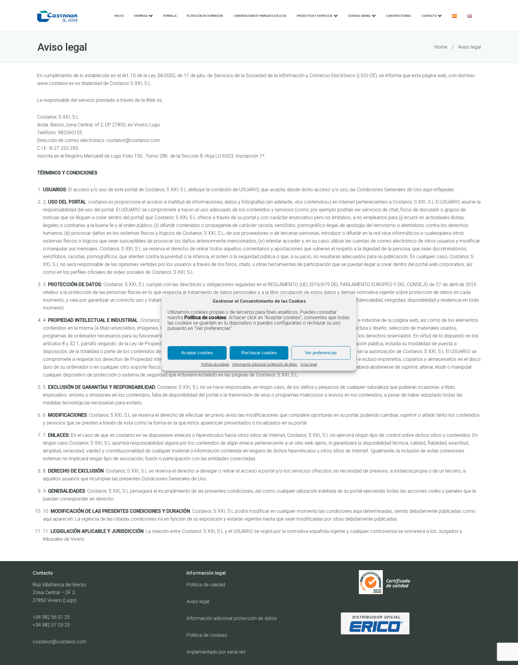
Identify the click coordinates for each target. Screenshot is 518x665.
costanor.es (100, 202)
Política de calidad (205, 585)
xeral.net (236, 652)
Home (440, 47)
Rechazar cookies (259, 352)
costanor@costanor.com (133, 140)
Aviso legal (308, 364)
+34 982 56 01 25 (51, 617)
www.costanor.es (55, 83)
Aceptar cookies (197, 352)
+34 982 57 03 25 (51, 625)
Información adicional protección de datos (264, 364)
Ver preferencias (321, 352)
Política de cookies (215, 364)
